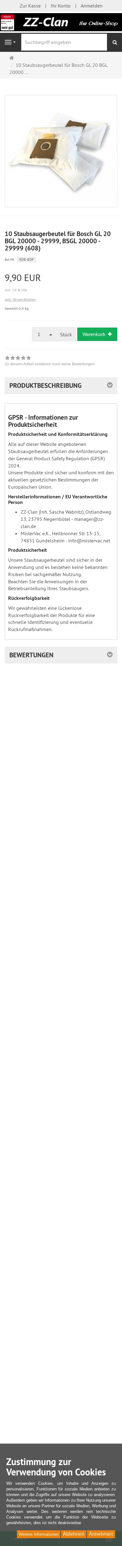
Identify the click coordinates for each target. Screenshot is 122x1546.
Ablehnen (73, 1534)
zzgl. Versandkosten (20, 299)
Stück (66, 334)
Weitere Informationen (38, 1534)
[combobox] (44, 334)
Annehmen (101, 1534)
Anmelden (92, 5)
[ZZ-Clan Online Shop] (61, 21)
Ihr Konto (61, 5)
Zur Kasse (30, 5)
